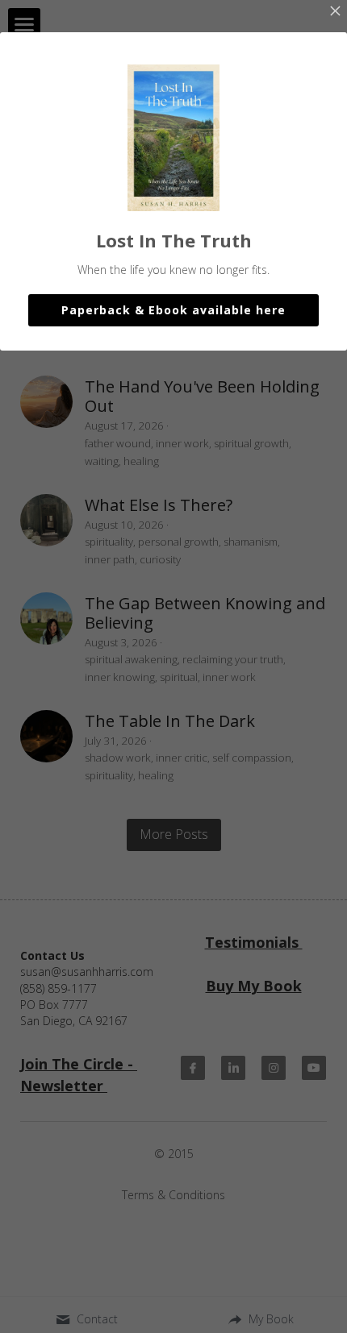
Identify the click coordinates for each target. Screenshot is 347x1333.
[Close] (335, 12)
